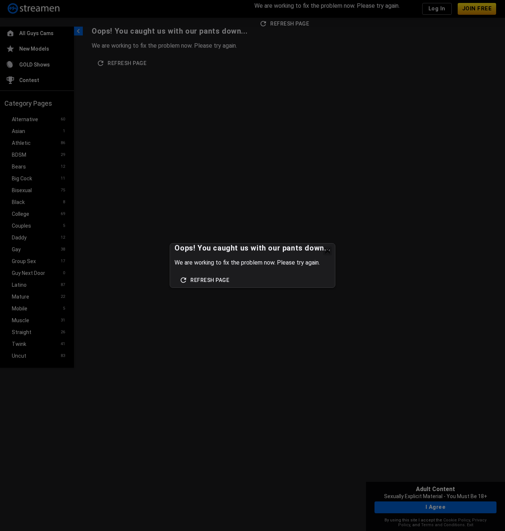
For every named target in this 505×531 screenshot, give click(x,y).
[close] (327, 250)
